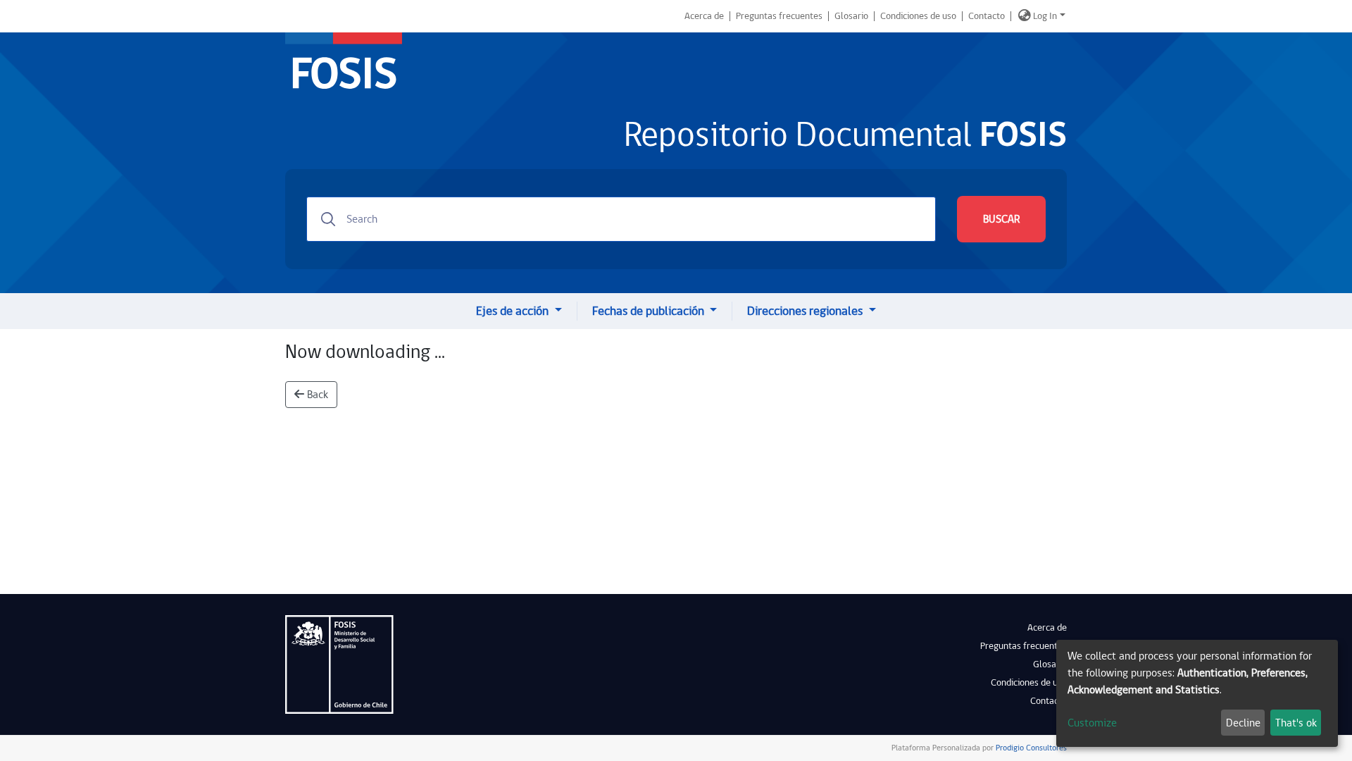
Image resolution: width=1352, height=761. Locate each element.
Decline (1243, 723)
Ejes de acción (513, 311)
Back (316, 394)
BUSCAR (1001, 219)
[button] (1024, 16)
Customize (1092, 723)
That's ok (1296, 723)
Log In (1045, 16)
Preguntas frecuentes (779, 16)
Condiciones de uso (918, 16)
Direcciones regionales (806, 311)
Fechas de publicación (649, 311)
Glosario (851, 16)
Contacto (986, 16)
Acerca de (704, 16)
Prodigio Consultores (1030, 748)
